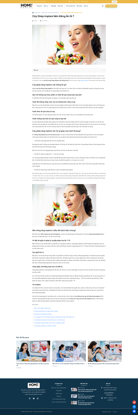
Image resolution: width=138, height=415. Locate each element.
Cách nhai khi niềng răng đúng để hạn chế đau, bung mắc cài (87, 390)
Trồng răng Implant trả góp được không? (46, 311)
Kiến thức (60, 6)
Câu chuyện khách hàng (58, 399)
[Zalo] (134, 411)
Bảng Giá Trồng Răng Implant (43, 314)
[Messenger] (134, 407)
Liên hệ (86, 6)
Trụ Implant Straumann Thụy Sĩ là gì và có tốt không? (49, 320)
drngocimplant (84, 80)
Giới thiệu (79, 6)
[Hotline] (134, 402)
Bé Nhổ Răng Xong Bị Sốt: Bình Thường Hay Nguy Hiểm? (103, 363)
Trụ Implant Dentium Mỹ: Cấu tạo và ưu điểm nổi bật (49, 323)
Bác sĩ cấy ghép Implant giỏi (42, 308)
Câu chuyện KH (70, 6)
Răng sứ (59, 396)
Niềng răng (59, 393)
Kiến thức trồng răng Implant (50, 12)
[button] (114, 2)
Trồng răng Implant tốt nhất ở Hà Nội (45, 326)
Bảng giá (53, 6)
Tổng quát (59, 390)
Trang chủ (39, 6)
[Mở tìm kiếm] (103, 6)
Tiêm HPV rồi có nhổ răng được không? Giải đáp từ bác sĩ (68, 363)
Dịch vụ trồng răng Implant (59, 402)
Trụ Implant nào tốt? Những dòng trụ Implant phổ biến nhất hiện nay (54, 317)
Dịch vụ (46, 6)
